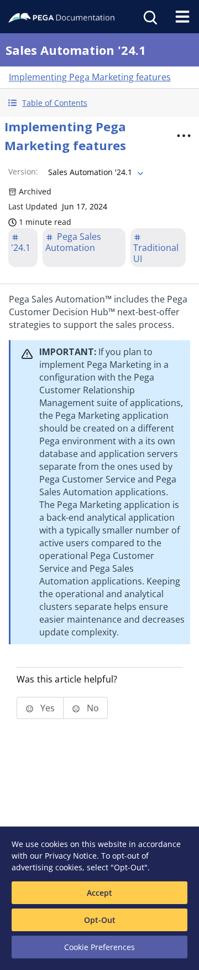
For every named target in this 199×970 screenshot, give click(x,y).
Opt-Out (100, 920)
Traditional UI (156, 253)
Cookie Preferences (99, 947)
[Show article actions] (183, 136)
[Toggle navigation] (182, 16)
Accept (99, 892)
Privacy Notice (71, 855)
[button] (99, 103)
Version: (23, 171)
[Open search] (149, 16)
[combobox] (94, 172)
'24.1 (20, 248)
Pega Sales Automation (73, 242)
